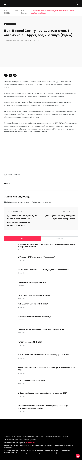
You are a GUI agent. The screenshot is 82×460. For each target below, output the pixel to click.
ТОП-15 (22, 239)
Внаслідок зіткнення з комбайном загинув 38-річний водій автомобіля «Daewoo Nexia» (43, 407)
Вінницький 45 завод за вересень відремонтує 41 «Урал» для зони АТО (46, 368)
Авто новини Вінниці (53, 436)
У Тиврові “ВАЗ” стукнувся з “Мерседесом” (36, 257)
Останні (59, 239)
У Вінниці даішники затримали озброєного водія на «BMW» (43, 393)
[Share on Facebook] (6, 75)
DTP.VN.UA (9, 453)
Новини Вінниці (28, 436)
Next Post (67, 211)
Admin (22, 250)
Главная (7, 436)
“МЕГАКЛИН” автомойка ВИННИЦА (33, 304)
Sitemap (66, 436)
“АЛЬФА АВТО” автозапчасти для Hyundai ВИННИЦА (41, 329)
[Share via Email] (15, 75)
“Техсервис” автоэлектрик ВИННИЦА (34, 295)
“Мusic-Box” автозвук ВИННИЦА (32, 282)
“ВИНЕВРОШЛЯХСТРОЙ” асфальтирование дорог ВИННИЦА (44, 355)
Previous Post (17, 211)
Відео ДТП (40, 436)
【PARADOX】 (30, 443)
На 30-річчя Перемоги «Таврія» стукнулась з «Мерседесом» (43, 270)
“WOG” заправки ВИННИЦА (30, 342)
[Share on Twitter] (10, 75)
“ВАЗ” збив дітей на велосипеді (31, 380)
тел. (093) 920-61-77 (31, 439)
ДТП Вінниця (10, 24)
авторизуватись (44, 202)
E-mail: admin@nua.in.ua (13, 439)
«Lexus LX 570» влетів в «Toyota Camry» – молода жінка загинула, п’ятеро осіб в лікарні (46, 245)
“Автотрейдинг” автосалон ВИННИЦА (34, 316)
